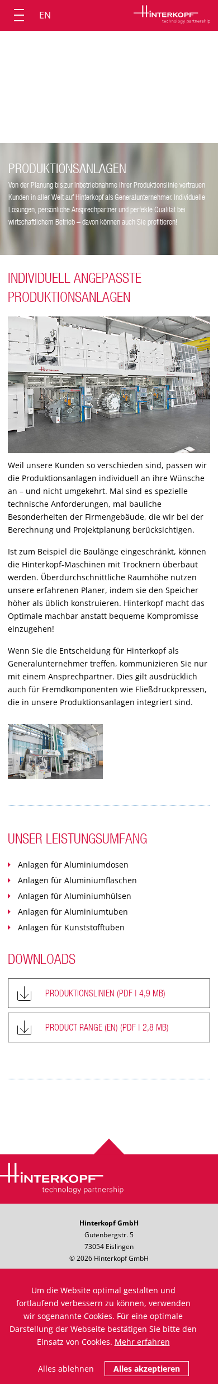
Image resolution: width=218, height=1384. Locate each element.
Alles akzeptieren (146, 1368)
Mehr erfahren (142, 1341)
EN (45, 15)
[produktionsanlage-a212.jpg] (55, 751)
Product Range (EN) (107, 1027)
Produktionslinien (105, 993)
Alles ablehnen (66, 1368)
